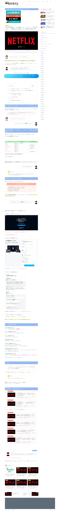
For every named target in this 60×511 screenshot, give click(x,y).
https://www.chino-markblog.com (15, 457)
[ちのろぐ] (12, 5)
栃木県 (43, 86)
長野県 (43, 112)
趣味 (47, 1)
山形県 (43, 70)
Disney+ (43, 35)
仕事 (34, 1)
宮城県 (43, 66)
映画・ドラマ (39, 1)
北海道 (43, 57)
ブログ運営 (29, 1)
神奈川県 (43, 92)
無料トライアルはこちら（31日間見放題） (13, 383)
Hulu (6, 148)
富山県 (43, 68)
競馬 (42, 101)
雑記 (50, 1)
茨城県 (43, 108)
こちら (13, 156)
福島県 (43, 97)
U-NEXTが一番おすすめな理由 (16, 93)
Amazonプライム (8, 146)
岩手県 (43, 77)
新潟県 (43, 79)
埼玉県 (43, 61)
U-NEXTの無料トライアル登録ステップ (17, 94)
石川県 (43, 90)
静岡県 (43, 119)
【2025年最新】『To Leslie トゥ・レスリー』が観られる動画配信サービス (22, 91)
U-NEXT (30, 166)
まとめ (12, 98)
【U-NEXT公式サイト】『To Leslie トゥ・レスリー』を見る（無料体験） (21, 76)
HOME (25, 1)
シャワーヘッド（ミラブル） (46, 44)
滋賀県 (43, 88)
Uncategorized (44, 37)
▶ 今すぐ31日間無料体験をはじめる (11, 234)
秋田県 (43, 99)
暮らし (44, 1)
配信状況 (43, 110)
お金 (42, 39)
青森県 (43, 117)
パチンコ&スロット (45, 46)
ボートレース (44, 50)
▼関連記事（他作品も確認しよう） (16, 100)
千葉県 (43, 59)
